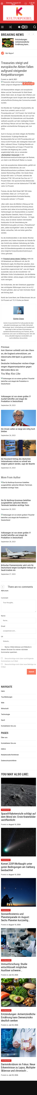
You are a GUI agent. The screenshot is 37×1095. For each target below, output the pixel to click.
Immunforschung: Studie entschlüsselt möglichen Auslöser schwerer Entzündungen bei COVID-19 (16, 968)
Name (3, 616)
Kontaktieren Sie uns (8, 726)
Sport (3, 720)
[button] (33, 34)
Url (2, 637)
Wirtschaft (5, 709)
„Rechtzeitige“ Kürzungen (10, 155)
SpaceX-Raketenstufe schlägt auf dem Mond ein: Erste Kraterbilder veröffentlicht (18, 816)
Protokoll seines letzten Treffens (15, 259)
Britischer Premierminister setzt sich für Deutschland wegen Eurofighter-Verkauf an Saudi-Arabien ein (18, 567)
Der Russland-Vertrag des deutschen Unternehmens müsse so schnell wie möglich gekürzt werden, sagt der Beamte (18, 461)
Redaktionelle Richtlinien (10, 755)
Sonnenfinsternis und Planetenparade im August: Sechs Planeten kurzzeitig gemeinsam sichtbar (15, 918)
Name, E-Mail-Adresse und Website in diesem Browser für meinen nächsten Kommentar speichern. (16, 649)
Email (3, 626)
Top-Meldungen (6, 697)
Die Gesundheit (6, 960)
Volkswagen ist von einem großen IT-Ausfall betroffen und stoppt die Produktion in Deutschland (16, 399)
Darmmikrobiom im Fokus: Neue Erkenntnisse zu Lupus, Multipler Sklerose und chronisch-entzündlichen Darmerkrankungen (18, 1071)
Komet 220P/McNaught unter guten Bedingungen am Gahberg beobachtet (18, 867)
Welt (2, 703)
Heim (3, 691)
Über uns (4, 737)
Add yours (4, 591)
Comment (4, 598)
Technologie (5, 714)
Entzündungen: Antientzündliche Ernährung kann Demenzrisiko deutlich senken (23, 44)
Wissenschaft (6, 810)
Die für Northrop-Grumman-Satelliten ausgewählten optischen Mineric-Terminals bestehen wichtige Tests (16, 502)
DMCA (3, 749)
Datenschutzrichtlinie (8, 761)
